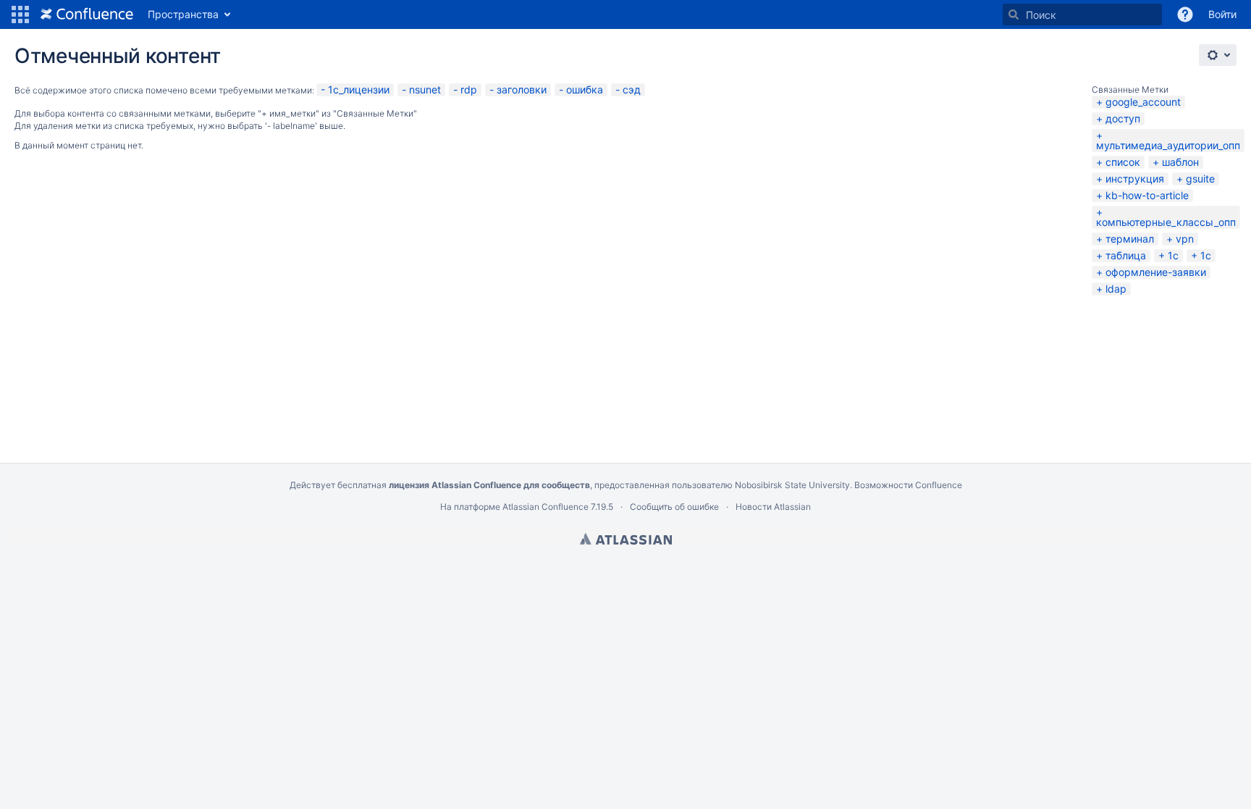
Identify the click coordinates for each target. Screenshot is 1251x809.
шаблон (1180, 162)
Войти (1222, 14)
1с (1173, 255)
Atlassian (626, 538)
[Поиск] (1013, 14)
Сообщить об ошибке (674, 506)
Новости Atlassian (773, 506)
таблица (1125, 255)
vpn (1185, 238)
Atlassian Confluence (545, 506)
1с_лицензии (358, 89)
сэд (632, 89)
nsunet (425, 89)
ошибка (584, 89)
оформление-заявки (1155, 272)
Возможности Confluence (908, 484)
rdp (468, 89)
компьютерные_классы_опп (1166, 222)
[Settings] (1218, 55)
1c (1205, 255)
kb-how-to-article (1147, 195)
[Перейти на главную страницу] (86, 14)
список (1122, 162)
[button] (20, 14)
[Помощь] (1185, 14)
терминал (1129, 238)
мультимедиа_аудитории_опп (1168, 145)
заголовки (522, 89)
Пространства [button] (183, 14)
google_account (1143, 102)
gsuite (1200, 178)
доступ (1122, 118)
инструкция (1134, 178)
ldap (1115, 288)
